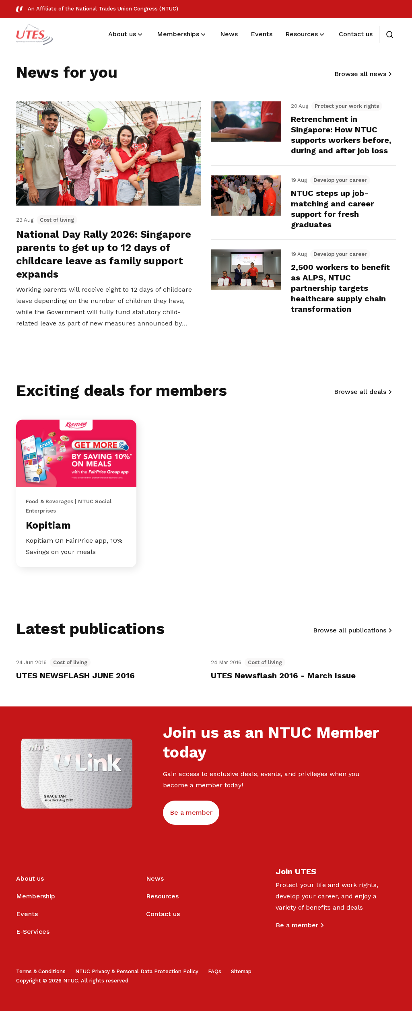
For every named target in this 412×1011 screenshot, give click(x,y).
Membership (35, 896)
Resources (162, 896)
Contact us (163, 914)
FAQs (214, 971)
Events (27, 914)
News (155, 878)
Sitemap (241, 971)
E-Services (32, 931)
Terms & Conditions (41, 971)
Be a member (297, 925)
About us (30, 878)
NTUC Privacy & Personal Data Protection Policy (136, 971)
